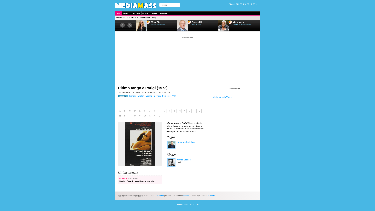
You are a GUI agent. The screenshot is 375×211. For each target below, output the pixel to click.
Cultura (136, 13)
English (141, 96)
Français (132, 96)
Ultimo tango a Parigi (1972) (143, 88)
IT (251, 4)
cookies (186, 196)
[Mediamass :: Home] (135, 5)
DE (248, 4)
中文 (258, 4)
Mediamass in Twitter (222, 97)
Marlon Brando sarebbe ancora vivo (137, 181)
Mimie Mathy (238, 22)
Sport (154, 13)
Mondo (145, 13)
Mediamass (121, 18)
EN (237, 4)
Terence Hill (197, 22)
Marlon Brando (184, 160)
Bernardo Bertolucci (186, 142)
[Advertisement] (187, 59)
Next (129, 25)
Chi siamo (160, 196)
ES (244, 4)
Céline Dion (156, 22)
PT (254, 4)
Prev (122, 25)
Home (118, 13)
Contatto (163, 13)
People (126, 13)
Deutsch (157, 96)
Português (166, 96)
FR (241, 4)
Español (149, 96)
